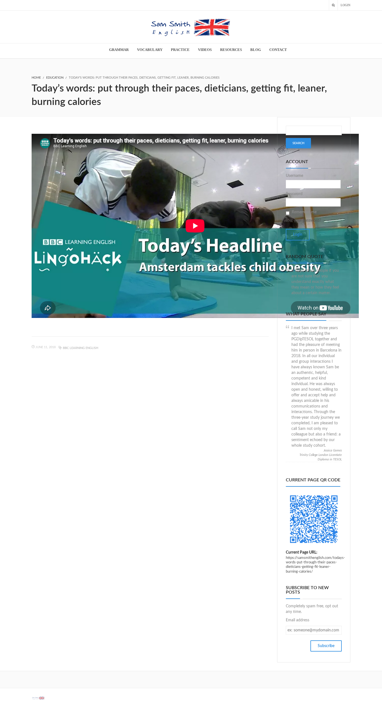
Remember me (304, 212)
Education (54, 77)
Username (294, 176)
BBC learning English (80, 348)
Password (294, 194)
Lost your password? (303, 221)
